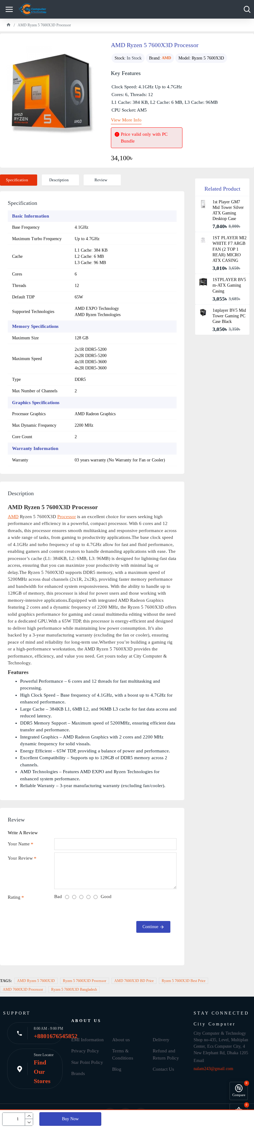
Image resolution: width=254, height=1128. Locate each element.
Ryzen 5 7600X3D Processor (84, 981)
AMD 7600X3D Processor (23, 989)
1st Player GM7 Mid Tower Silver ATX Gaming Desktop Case (228, 210)
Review (100, 180)
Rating (14, 897)
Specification (17, 180)
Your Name (19, 843)
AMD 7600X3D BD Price (134, 981)
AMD (166, 57)
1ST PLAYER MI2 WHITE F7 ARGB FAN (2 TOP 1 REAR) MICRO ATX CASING (229, 249)
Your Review (20, 858)
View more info (126, 120)
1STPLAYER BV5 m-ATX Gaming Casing (229, 285)
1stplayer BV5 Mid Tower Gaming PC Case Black (229, 316)
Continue (150, 926)
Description (59, 180)
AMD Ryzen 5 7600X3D (36, 981)
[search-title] (247, 9)
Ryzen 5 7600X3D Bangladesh (74, 989)
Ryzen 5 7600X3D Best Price (183, 981)
